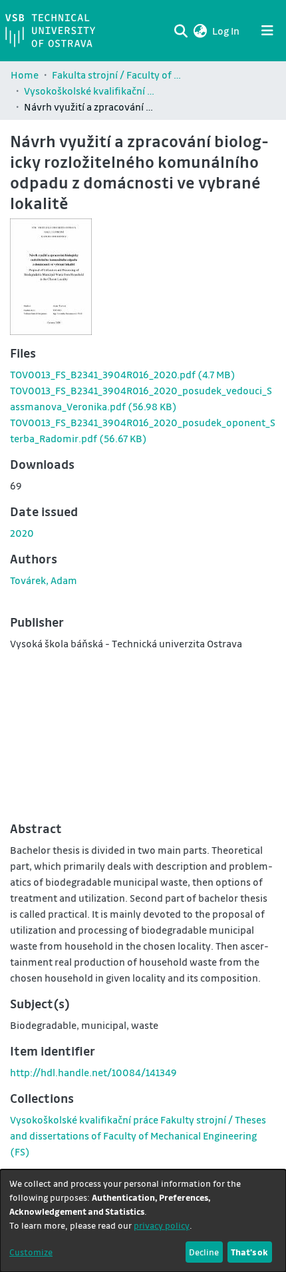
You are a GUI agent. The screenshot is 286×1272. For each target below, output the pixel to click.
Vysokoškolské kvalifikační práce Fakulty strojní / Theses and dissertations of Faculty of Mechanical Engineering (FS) (90, 90)
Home (25, 74)
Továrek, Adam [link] (43, 580)
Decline (204, 1251)
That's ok (249, 1251)
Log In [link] (226, 30)
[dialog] (143, 1220)
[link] (122, 374)
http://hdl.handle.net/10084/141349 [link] (93, 1072)
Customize (31, 1251)
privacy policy (162, 1225)
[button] (200, 31)
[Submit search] (180, 31)
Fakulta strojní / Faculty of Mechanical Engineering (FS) (118, 74)
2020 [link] (22, 532)
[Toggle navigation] (267, 30)
